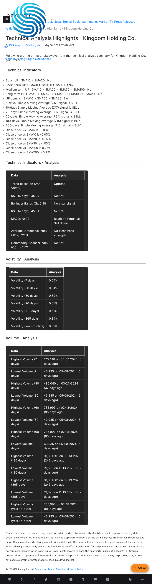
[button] (6, 19)
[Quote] (21, 579)
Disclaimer (40, 569)
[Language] (6, 46)
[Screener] (83, 579)
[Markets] (9, 579)
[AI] (70, 579)
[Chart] (33, 579)
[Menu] (6, 53)
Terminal (9, 59)
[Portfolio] (58, 579)
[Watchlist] (46, 579)
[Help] (130, 579)
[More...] (142, 579)
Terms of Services (57, 569)
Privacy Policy (75, 569)
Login (30, 59)
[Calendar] (107, 579)
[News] (95, 579)
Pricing (20, 59)
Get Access (43, 59)
